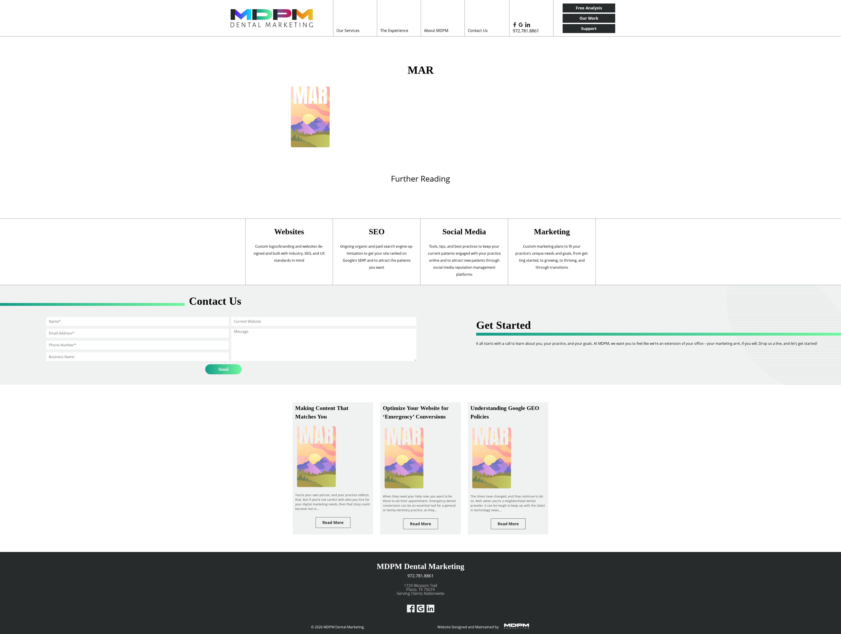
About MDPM (436, 30)
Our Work (589, 18)
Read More (333, 522)
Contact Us (478, 30)
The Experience (394, 30)
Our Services (348, 30)
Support (589, 28)
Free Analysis (589, 8)
